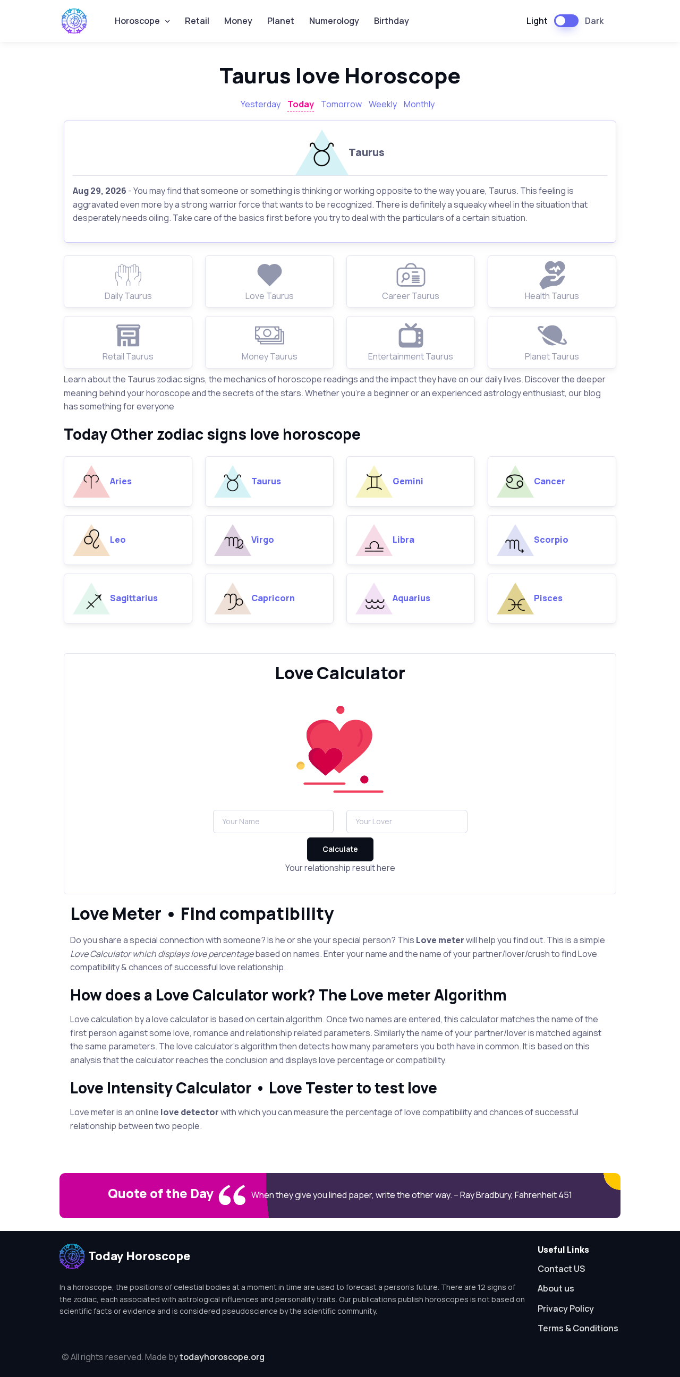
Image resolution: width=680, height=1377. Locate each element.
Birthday (391, 21)
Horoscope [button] (137, 21)
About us (556, 1288)
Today (300, 104)
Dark (594, 21)
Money (238, 21)
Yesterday (260, 104)
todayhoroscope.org (222, 1357)
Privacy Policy (566, 1308)
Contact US (561, 1269)
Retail (197, 21)
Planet (280, 21)
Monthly (419, 104)
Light (537, 21)
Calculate (340, 849)
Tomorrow (341, 104)
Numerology (334, 21)
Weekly (383, 104)
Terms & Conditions (578, 1328)
